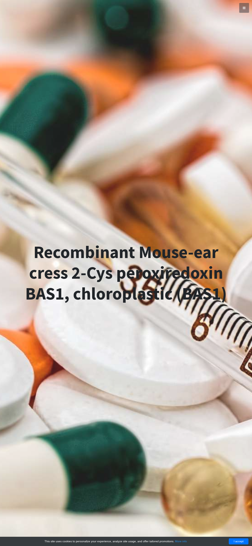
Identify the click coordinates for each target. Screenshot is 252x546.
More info (181, 541)
